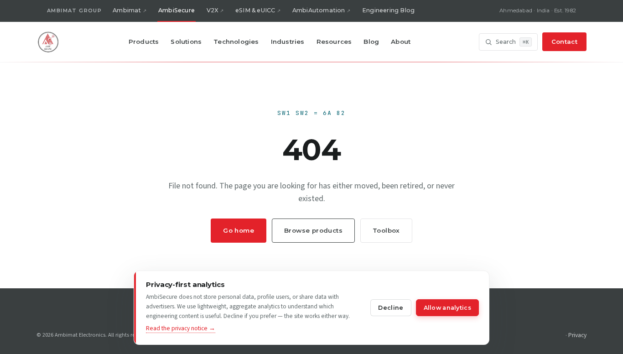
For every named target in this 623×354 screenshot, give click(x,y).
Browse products (313, 230)
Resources (334, 41)
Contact (564, 41)
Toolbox (386, 230)
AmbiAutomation (318, 10)
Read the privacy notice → (180, 328)
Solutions (186, 41)
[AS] (48, 42)
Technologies (236, 41)
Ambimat (127, 10)
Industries (288, 41)
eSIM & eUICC (255, 10)
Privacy (577, 335)
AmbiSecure (176, 10)
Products (144, 41)
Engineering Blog (388, 10)
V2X (212, 10)
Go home (238, 230)
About (400, 41)
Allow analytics (448, 307)
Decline (390, 307)
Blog (371, 41)
